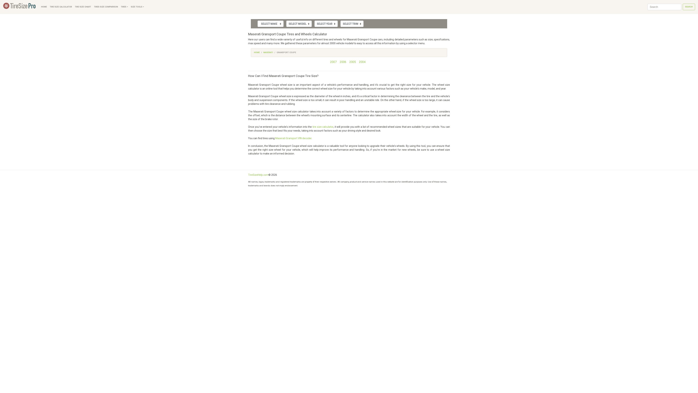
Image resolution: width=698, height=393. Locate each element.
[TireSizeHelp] (20, 7)
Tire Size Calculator (61, 7)
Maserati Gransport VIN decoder (293, 138)
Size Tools (136, 7)
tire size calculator (322, 126)
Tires (123, 7)
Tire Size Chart (83, 7)
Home (44, 7)
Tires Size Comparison (106, 7)
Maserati (268, 52)
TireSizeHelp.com (258, 174)
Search (689, 7)
